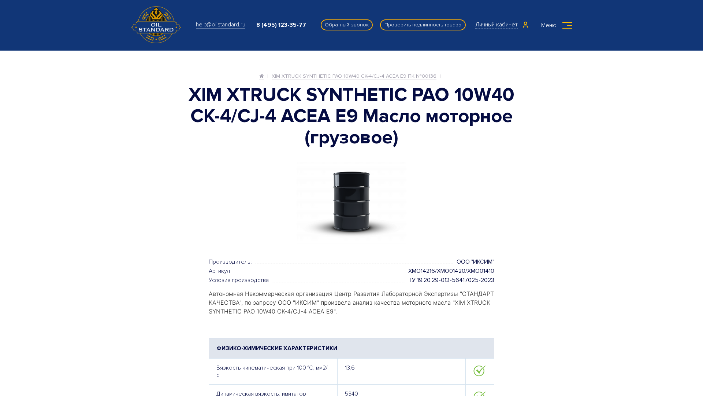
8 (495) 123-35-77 (281, 25)
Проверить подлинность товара (422, 25)
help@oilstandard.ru (220, 24)
